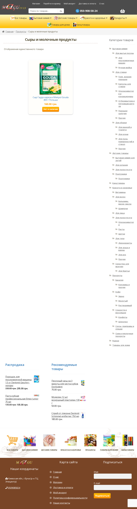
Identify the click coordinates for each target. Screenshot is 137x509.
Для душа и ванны (124, 249)
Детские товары (120, 153)
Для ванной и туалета (125, 128)
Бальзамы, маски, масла (124, 202)
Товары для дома (121, 345)
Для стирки (121, 72)
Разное (115, 340)
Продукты (21, 31)
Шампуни (123, 208)
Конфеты (122, 317)
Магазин (36, 3)
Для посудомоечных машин (126, 60)
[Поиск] (61, 10)
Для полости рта (123, 169)
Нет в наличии (50, 109)
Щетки (121, 234)
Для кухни (123, 134)
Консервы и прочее (124, 286)
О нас (101, 3)
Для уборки (121, 122)
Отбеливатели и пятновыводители (126, 104)
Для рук (122, 254)
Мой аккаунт (69, 3)
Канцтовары (118, 183)
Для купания (121, 165)
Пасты (121, 229)
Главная (9, 31)
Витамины (120, 192)
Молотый (123, 301)
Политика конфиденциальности (70, 497)
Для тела (119, 238)
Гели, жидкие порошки (124, 78)
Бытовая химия (119, 48)
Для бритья (124, 271)
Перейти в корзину (51, 3)
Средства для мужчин (122, 265)
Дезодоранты (125, 243)
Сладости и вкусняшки (121, 311)
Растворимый (125, 305)
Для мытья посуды (124, 53)
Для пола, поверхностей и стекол (126, 142)
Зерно (121, 296)
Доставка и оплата (87, 3)
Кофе (117, 292)
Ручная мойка (125, 67)
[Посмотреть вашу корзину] (122, 11)
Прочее (121, 118)
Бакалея (119, 280)
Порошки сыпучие (122, 112)
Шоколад (123, 321)
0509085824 (13, 487)
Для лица (120, 213)
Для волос (120, 197)
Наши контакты (61, 502)
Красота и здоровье (122, 187)
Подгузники (121, 174)
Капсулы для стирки (124, 85)
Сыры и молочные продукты (124, 334)
